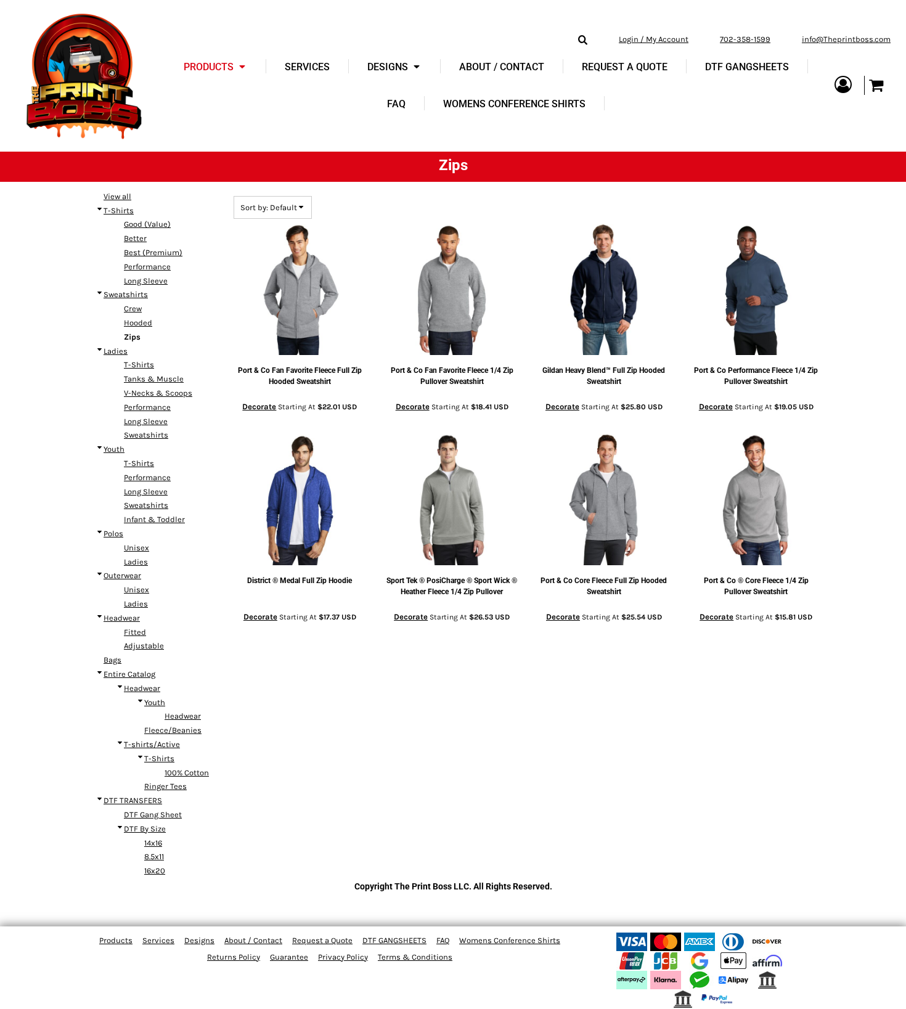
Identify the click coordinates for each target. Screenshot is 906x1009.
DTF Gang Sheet (153, 814)
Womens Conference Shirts (509, 940)
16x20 (154, 870)
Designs (199, 940)
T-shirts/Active (152, 744)
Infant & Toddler (154, 519)
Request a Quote (322, 940)
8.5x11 (154, 856)
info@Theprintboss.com (846, 39)
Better (135, 238)
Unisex (136, 547)
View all (117, 196)
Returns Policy (233, 957)
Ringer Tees (165, 786)
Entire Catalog (129, 674)
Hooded (138, 322)
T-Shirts (119, 210)
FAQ (442, 940)
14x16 (153, 843)
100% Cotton (187, 772)
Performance (147, 266)
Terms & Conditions (415, 957)
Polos (113, 533)
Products (116, 940)
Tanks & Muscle (154, 378)
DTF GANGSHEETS (394, 940)
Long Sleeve (146, 280)
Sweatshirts (126, 294)
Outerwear (122, 575)
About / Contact (253, 940)
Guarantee (289, 957)
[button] (215, 66)
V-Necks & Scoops (158, 393)
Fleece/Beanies (173, 730)
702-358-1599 (745, 39)
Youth (114, 449)
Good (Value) (147, 224)
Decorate (259, 406)
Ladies (116, 351)
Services (158, 940)
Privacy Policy (343, 957)
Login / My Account (653, 39)
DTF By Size (145, 828)
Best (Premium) (153, 252)
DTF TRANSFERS (133, 800)
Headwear (122, 618)
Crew (133, 308)
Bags (112, 659)
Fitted (135, 632)
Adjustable (144, 645)
